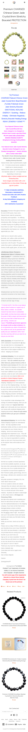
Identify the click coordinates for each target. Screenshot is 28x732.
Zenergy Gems (13, 728)
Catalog (10, 719)
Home (2, 719)
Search (6, 719)
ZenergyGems (14, 23)
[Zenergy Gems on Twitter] (11, 715)
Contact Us (18, 721)
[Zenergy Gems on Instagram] (17, 715)
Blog (19, 719)
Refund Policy (12, 721)
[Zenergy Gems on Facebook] (14, 715)
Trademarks (24, 719)
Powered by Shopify (21, 728)
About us (15, 719)
